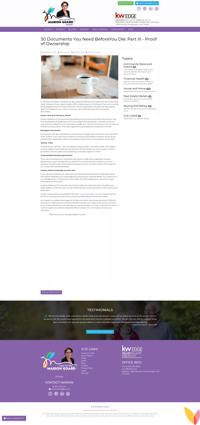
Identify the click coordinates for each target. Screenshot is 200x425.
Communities (118, 30)
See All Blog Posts (51, 292)
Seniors (85, 30)
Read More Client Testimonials (100, 332)
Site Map (84, 373)
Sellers (73, 30)
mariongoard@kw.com (148, 3)
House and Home (94, 52)
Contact (84, 366)
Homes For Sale (87, 353)
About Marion (100, 30)
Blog (130, 29)
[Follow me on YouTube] (156, 9)
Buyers (60, 30)
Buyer (83, 358)
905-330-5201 (126, 3)
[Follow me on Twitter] (145, 9)
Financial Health (79, 52)
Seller (83, 361)
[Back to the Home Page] (69, 13)
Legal (83, 371)
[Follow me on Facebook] (139, 9)
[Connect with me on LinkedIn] (151, 9)
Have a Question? (15, 418)
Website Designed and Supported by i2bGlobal (100, 410)
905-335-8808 (134, 366)
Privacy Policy (87, 368)
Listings (49, 30)
